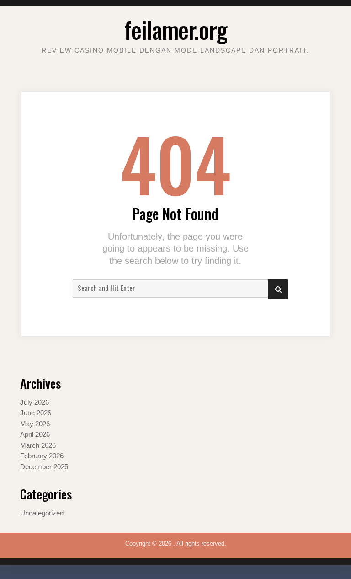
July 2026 (34, 402)
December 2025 (44, 467)
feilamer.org (175, 29)
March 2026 (38, 445)
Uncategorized (42, 513)
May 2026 (35, 424)
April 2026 (35, 434)
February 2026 (42, 456)
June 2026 (35, 413)
